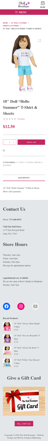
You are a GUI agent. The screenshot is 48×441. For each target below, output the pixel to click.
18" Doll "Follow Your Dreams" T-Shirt (27, 361)
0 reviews (21, 119)
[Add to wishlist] (4, 150)
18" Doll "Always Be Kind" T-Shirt (26, 349)
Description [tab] (24, 178)
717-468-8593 (15, 219)
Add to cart (31, 142)
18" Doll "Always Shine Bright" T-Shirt (27, 325)
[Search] (29, 12)
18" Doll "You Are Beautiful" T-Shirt (27, 337)
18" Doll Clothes (24, 162)
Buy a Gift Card (24, 423)
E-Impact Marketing (32, 437)
